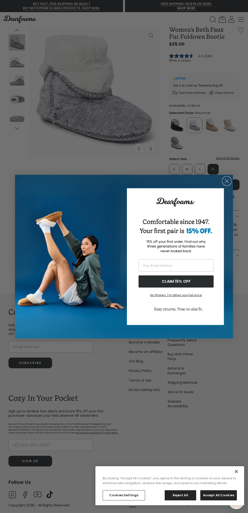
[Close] (236, 471)
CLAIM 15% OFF (176, 281)
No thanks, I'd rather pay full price (176, 295)
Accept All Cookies (218, 495)
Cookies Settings (123, 495)
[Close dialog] (227, 181)
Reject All (180, 495)
